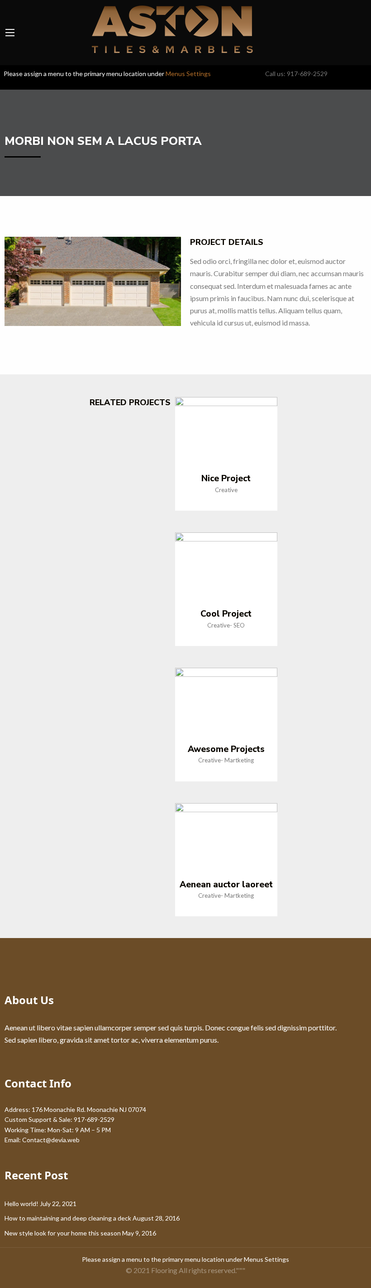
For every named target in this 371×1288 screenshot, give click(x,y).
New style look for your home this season (63, 1233)
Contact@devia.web (51, 1140)
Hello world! (21, 1203)
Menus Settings (188, 73)
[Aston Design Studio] (166, 29)
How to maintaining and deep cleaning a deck (68, 1218)
